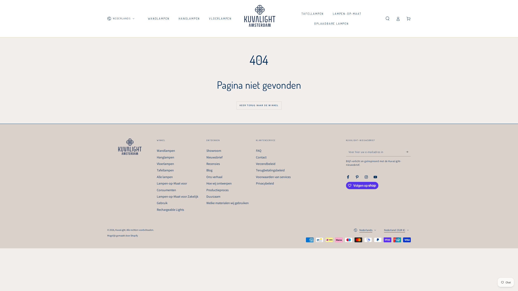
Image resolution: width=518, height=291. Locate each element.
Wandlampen (166, 151)
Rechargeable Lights (170, 210)
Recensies (213, 164)
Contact (261, 157)
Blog (209, 170)
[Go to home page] (260, 18)
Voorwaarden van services (273, 177)
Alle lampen (165, 177)
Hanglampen (165, 157)
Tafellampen (165, 170)
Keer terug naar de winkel (259, 105)
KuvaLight (120, 229)
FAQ (258, 151)
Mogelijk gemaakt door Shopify (122, 235)
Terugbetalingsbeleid (270, 170)
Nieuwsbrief (214, 157)
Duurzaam (213, 196)
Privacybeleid (265, 183)
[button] (387, 18)
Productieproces (217, 190)
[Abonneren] (408, 151)
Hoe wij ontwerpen (219, 183)
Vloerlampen (165, 164)
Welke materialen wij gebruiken (227, 203)
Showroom (213, 151)
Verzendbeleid (265, 164)
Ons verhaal (214, 177)
